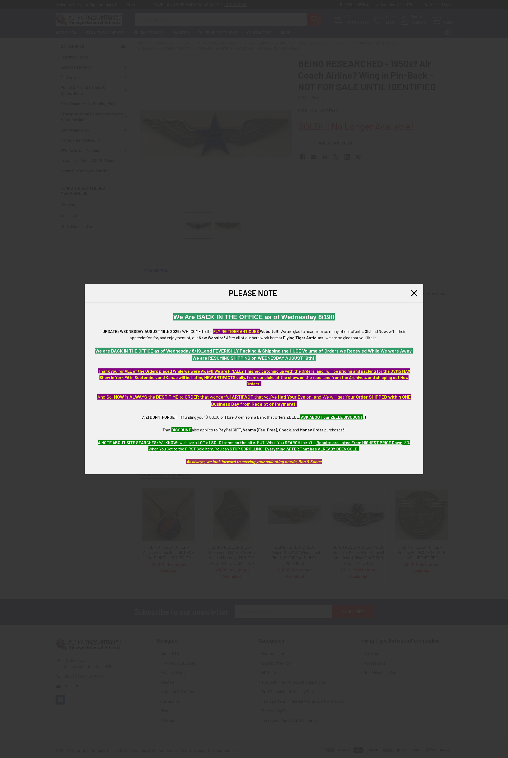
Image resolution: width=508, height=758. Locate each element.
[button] (414, 293)
